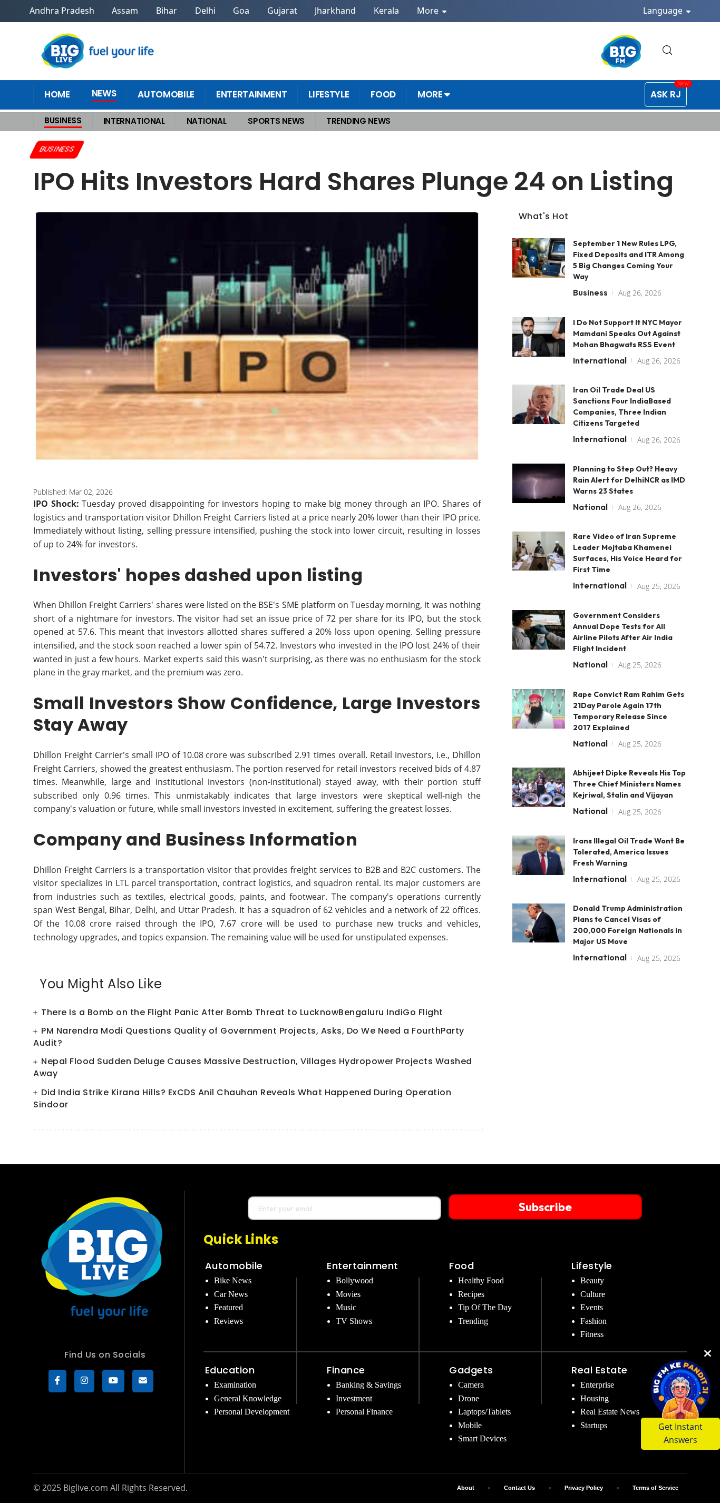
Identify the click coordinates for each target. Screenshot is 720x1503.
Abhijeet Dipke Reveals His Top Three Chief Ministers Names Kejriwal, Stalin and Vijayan (629, 784)
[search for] (667, 51)
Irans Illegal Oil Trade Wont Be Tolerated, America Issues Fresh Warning (629, 852)
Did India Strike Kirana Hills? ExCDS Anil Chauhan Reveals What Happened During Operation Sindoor (242, 1098)
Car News (231, 1294)
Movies (348, 1294)
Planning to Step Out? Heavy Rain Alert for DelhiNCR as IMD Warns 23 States (629, 480)
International (600, 360)
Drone (468, 1398)
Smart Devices (482, 1438)
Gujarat (282, 10)
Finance (346, 1370)
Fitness (592, 1334)
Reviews (228, 1321)
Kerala (386, 10)
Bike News (232, 1280)
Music (346, 1307)
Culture (592, 1294)
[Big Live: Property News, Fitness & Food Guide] (98, 50)
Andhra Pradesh (62, 10)
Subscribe (545, 1207)
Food (461, 1265)
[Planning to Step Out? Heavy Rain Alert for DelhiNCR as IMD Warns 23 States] (538, 483)
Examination (235, 1384)
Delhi (205, 10)
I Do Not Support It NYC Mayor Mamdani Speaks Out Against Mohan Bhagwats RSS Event (627, 333)
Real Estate (599, 1370)
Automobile (234, 1265)
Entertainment (362, 1265)
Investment (354, 1398)
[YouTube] (113, 1381)
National (590, 507)
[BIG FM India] (621, 51)
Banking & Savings (368, 1384)
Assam (125, 10)
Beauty (592, 1280)
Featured (228, 1307)
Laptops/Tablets (484, 1411)
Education (230, 1370)
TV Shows (354, 1321)
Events (591, 1307)
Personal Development (251, 1411)
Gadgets (471, 1370)
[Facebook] (57, 1381)
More (429, 10)
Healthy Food (481, 1280)
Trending (473, 1321)
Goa (241, 10)
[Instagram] (84, 1381)
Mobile (470, 1425)
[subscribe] (142, 1381)
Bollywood (354, 1280)
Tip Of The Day (485, 1307)
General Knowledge (247, 1398)
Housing (594, 1398)
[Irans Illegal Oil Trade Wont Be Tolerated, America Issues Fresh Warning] (538, 855)
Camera (471, 1384)
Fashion (593, 1321)
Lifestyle (591, 1265)
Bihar (166, 10)
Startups (593, 1425)
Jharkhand (335, 10)
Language (664, 10)
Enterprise (597, 1384)
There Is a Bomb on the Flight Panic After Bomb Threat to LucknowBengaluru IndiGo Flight (242, 1012)
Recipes (471, 1294)
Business (57, 149)
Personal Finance (364, 1411)
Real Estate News (609, 1411)
